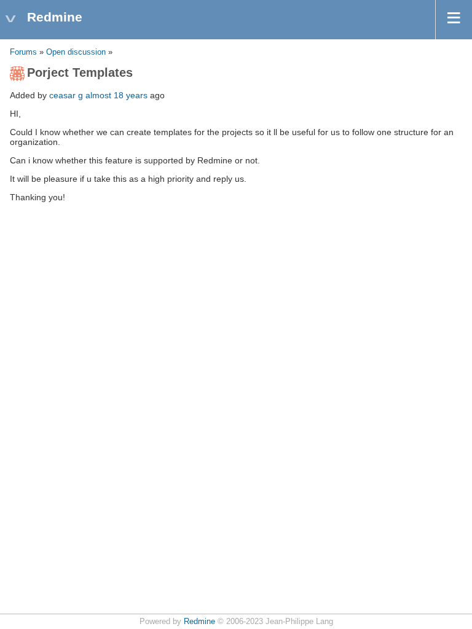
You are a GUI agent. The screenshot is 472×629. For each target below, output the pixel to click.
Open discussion (76, 52)
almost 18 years (116, 95)
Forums (23, 52)
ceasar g (66, 95)
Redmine (199, 621)
